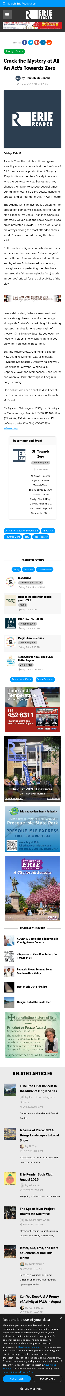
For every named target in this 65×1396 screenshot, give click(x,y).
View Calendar (45, 679)
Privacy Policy (27, 1372)
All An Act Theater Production (21, 530)
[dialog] (32, 1355)
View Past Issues (14, 798)
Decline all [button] (47, 1378)
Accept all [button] (16, 1378)
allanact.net (11, 428)
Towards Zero (12, 537)
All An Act (48, 530)
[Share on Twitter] (30, 42)
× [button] (61, 1318)
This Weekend (45, 569)
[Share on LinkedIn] (43, 42)
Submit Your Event (22, 679)
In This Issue (53, 798)
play (27, 537)
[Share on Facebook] (24, 42)
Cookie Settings (11, 1372)
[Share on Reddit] (49, 42)
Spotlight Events (14, 51)
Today (16, 569)
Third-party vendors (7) (30, 1346)
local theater (40, 537)
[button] (32, 1389)
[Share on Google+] (37, 42)
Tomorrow (28, 569)
